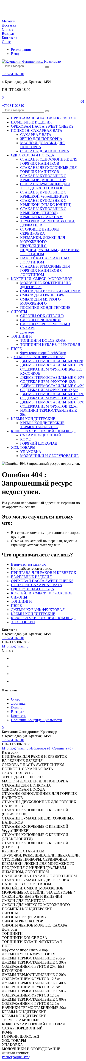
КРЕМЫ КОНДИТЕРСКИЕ (33, 614)
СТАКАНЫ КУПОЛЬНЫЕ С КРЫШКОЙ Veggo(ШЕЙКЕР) (44, 194)
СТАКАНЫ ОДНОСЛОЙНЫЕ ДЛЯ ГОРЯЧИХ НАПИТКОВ (49, 161)
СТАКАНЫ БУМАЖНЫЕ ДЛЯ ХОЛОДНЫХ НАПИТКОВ (45, 186)
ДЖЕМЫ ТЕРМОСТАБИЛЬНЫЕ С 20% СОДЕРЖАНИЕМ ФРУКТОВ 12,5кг (52, 380)
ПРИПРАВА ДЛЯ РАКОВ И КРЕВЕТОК (43, 573)
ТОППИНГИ (21, 601)
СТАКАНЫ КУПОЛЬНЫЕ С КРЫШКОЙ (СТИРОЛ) (43, 211)
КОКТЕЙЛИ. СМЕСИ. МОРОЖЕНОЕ (41, 593)
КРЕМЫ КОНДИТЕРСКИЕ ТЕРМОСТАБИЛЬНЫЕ (42, 425)
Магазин (8, 21)
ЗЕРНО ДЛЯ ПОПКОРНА (41, 139)
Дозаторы (27, 332)
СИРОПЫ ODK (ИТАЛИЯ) (42, 316)
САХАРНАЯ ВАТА (35, 135)
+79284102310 (13, 74)
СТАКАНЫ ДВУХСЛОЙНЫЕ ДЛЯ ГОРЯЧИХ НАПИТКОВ (48, 170)
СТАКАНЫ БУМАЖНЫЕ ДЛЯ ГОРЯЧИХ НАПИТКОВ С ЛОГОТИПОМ (45, 270)
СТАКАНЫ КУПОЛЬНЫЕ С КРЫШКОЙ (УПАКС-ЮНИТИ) (45, 203)
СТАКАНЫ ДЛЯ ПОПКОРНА (44, 151)
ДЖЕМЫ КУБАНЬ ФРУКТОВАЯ (38, 610)
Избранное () (40, 748)
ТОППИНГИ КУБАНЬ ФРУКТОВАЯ (50, 345)
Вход (15, 54)
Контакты (9, 38)
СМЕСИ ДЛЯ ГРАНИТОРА (42, 295)
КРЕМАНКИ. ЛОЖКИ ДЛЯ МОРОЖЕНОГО (42, 240)
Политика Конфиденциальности (36, 720)
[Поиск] (47, 67)
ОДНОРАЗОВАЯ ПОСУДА (32, 589)
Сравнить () (62, 748)
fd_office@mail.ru (15, 646)
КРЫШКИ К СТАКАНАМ (41, 217)
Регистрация (21, 49)
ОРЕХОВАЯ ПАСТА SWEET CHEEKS (42, 581)
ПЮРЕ (16, 605)
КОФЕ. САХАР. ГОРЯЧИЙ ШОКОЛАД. (43, 618)
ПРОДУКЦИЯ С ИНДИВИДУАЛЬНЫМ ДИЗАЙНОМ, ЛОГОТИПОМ (50, 250)
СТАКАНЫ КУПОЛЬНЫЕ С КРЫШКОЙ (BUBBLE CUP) (43, 178)
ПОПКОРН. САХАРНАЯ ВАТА (36, 585)
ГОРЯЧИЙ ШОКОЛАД (38, 443)
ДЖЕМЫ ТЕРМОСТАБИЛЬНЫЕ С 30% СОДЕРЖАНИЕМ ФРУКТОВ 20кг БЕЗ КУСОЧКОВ (52, 369)
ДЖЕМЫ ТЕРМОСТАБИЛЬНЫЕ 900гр (51, 361)
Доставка (9, 25)
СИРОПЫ (19, 597)
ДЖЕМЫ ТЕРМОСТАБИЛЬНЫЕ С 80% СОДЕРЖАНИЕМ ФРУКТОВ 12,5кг (52, 404)
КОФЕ (25, 439)
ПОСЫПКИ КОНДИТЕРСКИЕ (45, 307)
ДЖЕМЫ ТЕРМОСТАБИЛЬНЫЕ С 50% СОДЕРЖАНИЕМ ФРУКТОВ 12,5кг (52, 396)
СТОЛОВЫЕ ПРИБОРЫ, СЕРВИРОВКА (40, 231)
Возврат (8, 33)
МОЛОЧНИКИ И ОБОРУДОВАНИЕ (49, 456)
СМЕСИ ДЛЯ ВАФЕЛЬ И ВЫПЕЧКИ (50, 291)
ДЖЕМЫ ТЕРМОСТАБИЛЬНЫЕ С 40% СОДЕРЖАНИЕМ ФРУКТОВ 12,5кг (52, 388)
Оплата (7, 29)
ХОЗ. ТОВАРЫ (23, 622)
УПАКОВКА (30, 452)
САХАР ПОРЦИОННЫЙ (40, 435)
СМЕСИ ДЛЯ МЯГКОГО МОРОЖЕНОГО (40, 301)
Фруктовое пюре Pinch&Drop (43, 353)
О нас (6, 42)
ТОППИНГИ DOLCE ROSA (43, 340)
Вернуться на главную (28, 564)
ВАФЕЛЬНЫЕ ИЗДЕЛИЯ (31, 577)
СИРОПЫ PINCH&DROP (40, 320)
